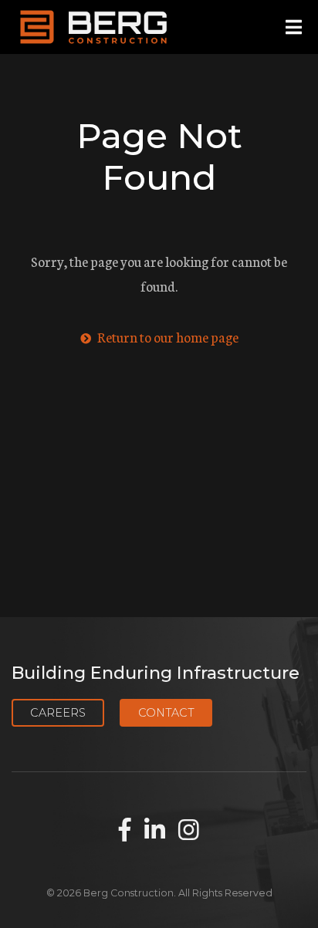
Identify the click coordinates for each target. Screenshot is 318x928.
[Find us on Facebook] (125, 831)
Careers (58, 713)
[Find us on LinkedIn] (154, 831)
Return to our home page (166, 336)
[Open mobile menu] (294, 27)
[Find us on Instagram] (188, 831)
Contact (166, 713)
